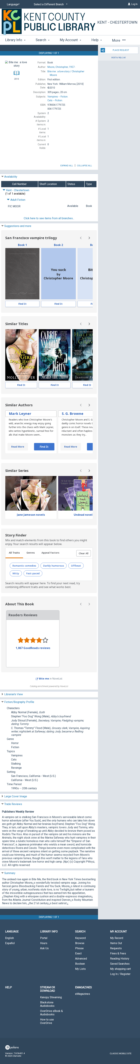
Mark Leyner (20, 413)
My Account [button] (69, 40)
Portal (43, 938)
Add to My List (118, 57)
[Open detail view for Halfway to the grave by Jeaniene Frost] (87, 355)
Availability (10, 176)
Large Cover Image (15, 796)
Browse (79, 943)
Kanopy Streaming (51, 997)
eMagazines (82, 993)
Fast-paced (33, 573)
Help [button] (95, 40)
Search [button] (41, 40)
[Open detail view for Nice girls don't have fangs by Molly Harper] (21, 355)
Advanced (81, 958)
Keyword (80, 938)
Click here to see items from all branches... (49, 218)
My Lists (80, 968)
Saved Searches (120, 963)
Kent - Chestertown (117, 22)
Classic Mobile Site (120, 1053)
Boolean (80, 963)
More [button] (116, 40)
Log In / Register (120, 974)
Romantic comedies (24, 565)
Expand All (66, 165)
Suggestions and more (17, 226)
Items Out (116, 943)
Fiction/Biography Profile (19, 702)
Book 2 (58, 245)
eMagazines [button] (83, 987)
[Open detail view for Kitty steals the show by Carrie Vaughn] (55, 355)
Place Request (121, 50)
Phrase (79, 948)
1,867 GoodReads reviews (33, 648)
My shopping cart (120, 968)
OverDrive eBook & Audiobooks (51, 1012)
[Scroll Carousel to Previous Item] (81, 238)
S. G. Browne (72, 413)
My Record (116, 938)
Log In (134, 4)
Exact (78, 953)
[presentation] (22, 273)
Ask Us (44, 948)
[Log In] (129, 4)
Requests (116, 948)
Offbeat (76, 565)
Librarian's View (13, 694)
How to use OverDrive (47, 1021)
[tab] (14, 553)
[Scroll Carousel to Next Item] (89, 238)
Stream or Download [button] (47, 989)
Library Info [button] (14, 40)
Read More (17, 446)
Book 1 (22, 245)
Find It (22, 303)
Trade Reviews (13, 804)
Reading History (119, 958)
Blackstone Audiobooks (47, 1004)
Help (8, 987)
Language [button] (12, 931)
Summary (9, 873)
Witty (15, 573)
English (9, 938)
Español (10, 943)
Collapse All (84, 165)
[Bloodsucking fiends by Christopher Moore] (22, 273)
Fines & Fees (118, 953)
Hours (43, 943)
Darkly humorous (53, 565)
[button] (83, 553)
